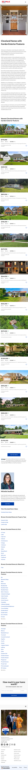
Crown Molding (4, 608)
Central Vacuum (4, 600)
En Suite (3, 616)
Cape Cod (3, 536)
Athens (2, 751)
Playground (3, 659)
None (2, 649)
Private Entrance (5, 661)
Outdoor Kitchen (5, 655)
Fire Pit (2, 641)
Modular (3, 547)
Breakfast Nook (4, 587)
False (2, 567)
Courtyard (3, 634)
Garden (2, 643)
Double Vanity (4, 612)
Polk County (16, 753)
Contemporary (4, 540)
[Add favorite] (26, 146)
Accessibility (14, 767)
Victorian (3, 559)
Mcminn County (17, 751)
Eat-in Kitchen (4, 614)
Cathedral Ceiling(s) (5, 594)
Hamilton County (17, 760)
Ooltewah (3, 762)
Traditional (3, 557)
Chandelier (3, 602)
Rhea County (16, 758)
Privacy (25, 767)
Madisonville (3, 755)
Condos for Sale (4, 522)
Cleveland (3, 749)
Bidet (2, 581)
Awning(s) (3, 628)
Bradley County (17, 749)
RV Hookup (3, 668)
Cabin (2, 534)
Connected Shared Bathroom (7, 606)
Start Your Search (14, 454)
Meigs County (17, 756)
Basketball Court (5, 632)
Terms (20, 767)
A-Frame (3, 532)
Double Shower (4, 610)
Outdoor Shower (5, 657)
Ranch (2, 553)
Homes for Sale (4, 520)
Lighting (3, 647)
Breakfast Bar (4, 585)
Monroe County (17, 755)
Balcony (3, 630)
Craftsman (3, 545)
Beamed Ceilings (4, 579)
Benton (2, 753)
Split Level (3, 555)
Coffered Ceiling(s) (5, 604)
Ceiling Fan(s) (4, 598)
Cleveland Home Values (6, 512)
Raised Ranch (4, 551)
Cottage (3, 542)
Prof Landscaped (5, 666)
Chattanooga (3, 760)
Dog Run (3, 639)
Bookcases (3, 583)
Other (2, 549)
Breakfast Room (4, 589)
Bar (2, 577)
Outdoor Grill (4, 653)
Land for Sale (4, 524)
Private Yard (4, 663)
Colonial (3, 538)
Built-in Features (5, 591)
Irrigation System (5, 645)
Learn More (7, 503)
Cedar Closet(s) (4, 596)
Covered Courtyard (5, 637)
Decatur (2, 756)
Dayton (2, 758)
